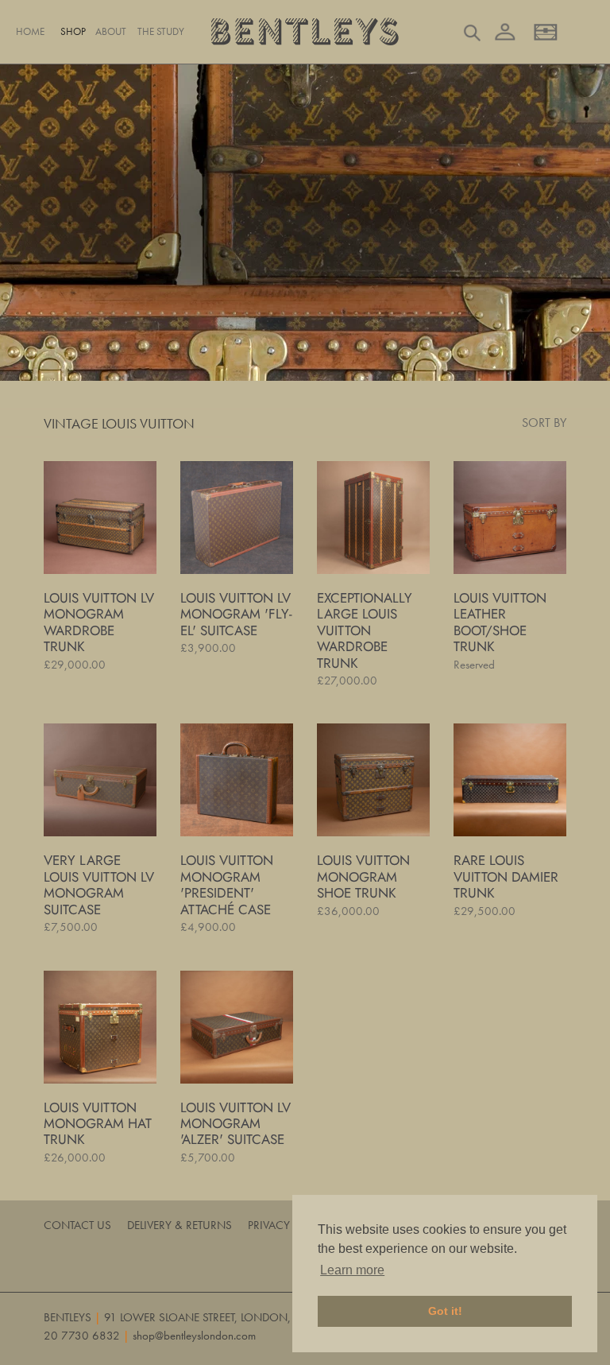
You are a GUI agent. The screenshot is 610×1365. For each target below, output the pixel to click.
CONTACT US (77, 1225)
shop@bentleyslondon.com (194, 1336)
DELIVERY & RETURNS (179, 1225)
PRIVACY (269, 1225)
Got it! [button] (445, 1311)
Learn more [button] (352, 1270)
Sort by (544, 422)
